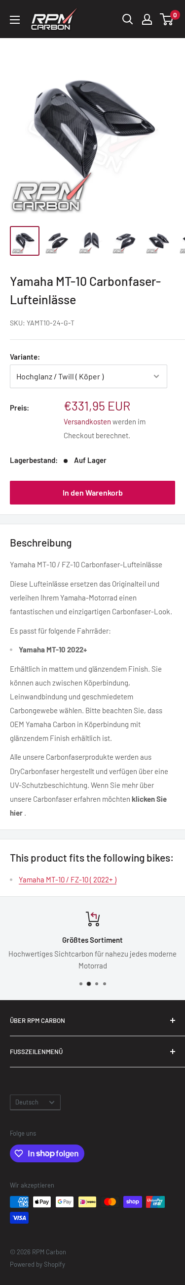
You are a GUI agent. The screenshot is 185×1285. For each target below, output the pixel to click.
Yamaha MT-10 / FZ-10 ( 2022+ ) (67, 879)
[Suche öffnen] (127, 19)
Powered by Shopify (37, 1264)
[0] (167, 19)
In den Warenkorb (93, 492)
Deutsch (26, 1102)
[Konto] (147, 19)
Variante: (25, 356)
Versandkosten (87, 421)
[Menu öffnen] (15, 20)
